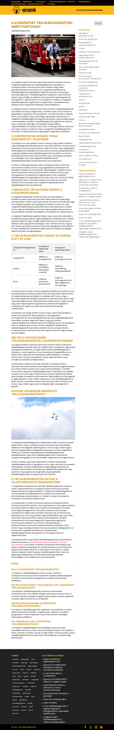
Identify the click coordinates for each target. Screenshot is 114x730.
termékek (28, 690)
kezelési (33, 676)
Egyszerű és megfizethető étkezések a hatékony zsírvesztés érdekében (90, 182)
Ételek (31, 707)
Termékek (51, 4)
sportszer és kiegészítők (89, 132)
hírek (13, 676)
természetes (16, 693)
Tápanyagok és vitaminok (90, 143)
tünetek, (30, 703)
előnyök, (15, 669)
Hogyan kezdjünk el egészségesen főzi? (87, 175)
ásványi (23, 710)
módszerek (30, 683)
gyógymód (16, 673)
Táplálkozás (27, 2)
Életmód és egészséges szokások (89, 68)
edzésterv (15, 663)
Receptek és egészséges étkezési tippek (89, 124)
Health (81, 106)
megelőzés (35, 680)
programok (16, 686)
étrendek (15, 713)
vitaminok (15, 707)
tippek (27, 696)
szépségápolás (17, 690)
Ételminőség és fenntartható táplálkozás (90, 77)
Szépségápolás (84, 2)
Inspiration (83, 110)
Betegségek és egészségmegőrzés (87, 43)
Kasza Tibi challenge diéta (90, 214)
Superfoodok (84, 136)
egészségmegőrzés (19, 666)
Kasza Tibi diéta (85, 217)
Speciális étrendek (87, 129)
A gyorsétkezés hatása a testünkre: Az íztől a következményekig (89, 202)
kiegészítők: (16, 680)
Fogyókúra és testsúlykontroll (85, 95)
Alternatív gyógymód (58, 2)
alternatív (15, 659)
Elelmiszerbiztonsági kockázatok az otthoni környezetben (39, 543)
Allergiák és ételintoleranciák (86, 34)
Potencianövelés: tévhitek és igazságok (90, 209)
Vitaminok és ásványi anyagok (88, 163)
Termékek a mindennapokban (86, 150)
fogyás (28, 669)
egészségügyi (32, 666)
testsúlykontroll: (17, 696)
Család (82, 48)
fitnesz (22, 669)
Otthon (82, 120)
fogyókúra (37, 669)
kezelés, (26, 676)
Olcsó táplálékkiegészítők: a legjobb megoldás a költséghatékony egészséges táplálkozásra (90, 225)
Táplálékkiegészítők (35, 4)
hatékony (33, 673)
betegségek (25, 659)
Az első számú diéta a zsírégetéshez (88, 189)
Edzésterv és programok (89, 52)
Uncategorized (85, 159)
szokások (33, 686)
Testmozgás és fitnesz (88, 155)
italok (19, 676)
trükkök (14, 700)
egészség (24, 663)
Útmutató (15, 710)
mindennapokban (18, 683)
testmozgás (27, 693)
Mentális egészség (18, 4)
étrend (31, 710)
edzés (33, 659)
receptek (25, 686)
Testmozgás (40, 2)
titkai (32, 696)
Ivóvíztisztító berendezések (89, 10)
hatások (25, 673)
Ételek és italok (85, 73)
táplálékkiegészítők (18, 703)
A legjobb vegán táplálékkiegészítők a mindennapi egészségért (89, 234)
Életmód (71, 2)
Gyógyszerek (84, 103)
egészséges (34, 663)
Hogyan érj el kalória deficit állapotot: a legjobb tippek (90, 195)
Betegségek (15, 2)
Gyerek (82, 99)
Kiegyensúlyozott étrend (89, 113)
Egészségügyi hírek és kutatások (88, 62)
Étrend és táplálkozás (88, 82)
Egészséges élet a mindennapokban (86, 56)
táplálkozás (23, 700)
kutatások (25, 680)
